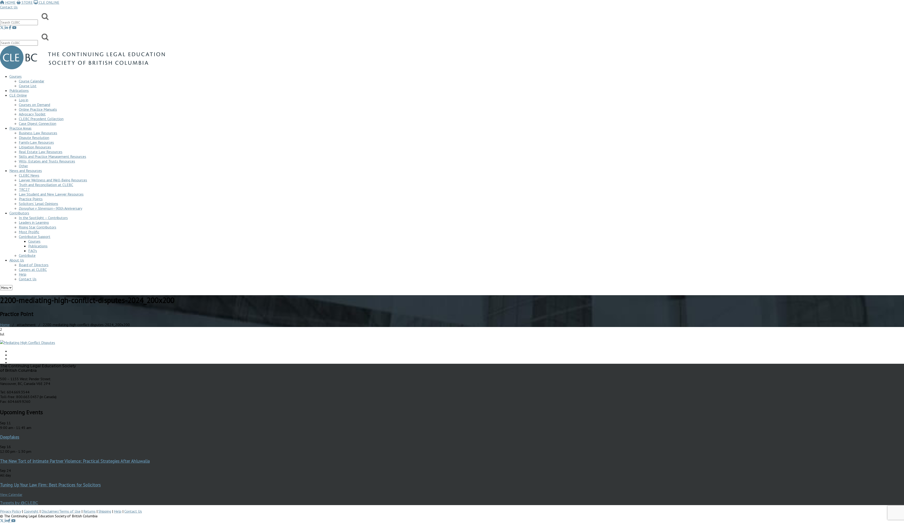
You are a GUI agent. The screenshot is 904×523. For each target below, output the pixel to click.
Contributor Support (34, 236)
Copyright (31, 511)
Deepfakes (9, 437)
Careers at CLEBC (33, 269)
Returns (89, 511)
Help (22, 274)
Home (5, 324)
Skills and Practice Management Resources (52, 156)
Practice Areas (20, 128)
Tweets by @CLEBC (19, 503)
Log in (23, 100)
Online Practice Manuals (38, 109)
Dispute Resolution (34, 137)
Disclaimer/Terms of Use (61, 511)
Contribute (27, 255)
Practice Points (31, 198)
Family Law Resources (36, 142)
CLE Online (18, 95)
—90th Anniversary (50, 208)
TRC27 (24, 189)
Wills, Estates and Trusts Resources (47, 161)
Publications (38, 246)
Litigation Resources (35, 147)
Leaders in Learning (34, 222)
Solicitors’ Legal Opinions (38, 203)
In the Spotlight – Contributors (43, 217)
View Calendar (11, 494)
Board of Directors (33, 264)
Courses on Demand (34, 104)
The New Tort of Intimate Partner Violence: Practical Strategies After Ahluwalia (75, 461)
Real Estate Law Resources (40, 151)
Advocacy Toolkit (32, 114)
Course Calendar (31, 81)
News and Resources (25, 170)
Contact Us (9, 7)
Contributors (19, 213)
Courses (15, 76)
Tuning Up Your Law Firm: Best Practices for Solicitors (50, 485)
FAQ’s (32, 250)
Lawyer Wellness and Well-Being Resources (53, 180)
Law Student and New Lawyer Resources (51, 194)
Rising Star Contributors (37, 227)
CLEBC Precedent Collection (41, 118)
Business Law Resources (38, 133)
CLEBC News (29, 175)
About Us (16, 260)
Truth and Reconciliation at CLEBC (46, 184)
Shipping (104, 511)
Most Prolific (29, 231)
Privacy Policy (10, 511)
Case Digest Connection (37, 123)
